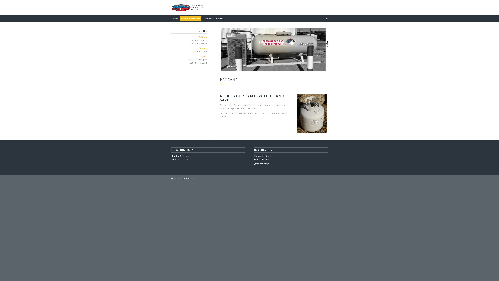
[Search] (326, 18)
